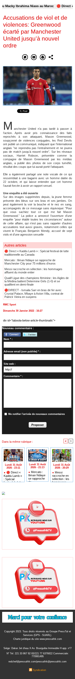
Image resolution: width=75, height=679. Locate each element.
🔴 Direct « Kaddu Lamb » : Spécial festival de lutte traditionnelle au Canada (13, 475)
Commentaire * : (13, 376)
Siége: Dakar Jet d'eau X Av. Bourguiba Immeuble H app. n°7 (37, 648)
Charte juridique (22, 638)
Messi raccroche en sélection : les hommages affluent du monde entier (33, 270)
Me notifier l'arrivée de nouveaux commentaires (36, 414)
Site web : (9, 363)
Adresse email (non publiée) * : (22, 351)
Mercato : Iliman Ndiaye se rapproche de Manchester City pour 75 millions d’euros (30, 262)
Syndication (39, 670)
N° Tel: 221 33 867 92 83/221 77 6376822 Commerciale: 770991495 (38, 655)
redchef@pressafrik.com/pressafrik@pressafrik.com (37, 661)
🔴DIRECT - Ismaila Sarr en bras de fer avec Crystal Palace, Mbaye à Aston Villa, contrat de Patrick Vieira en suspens (33, 293)
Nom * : (8, 339)
